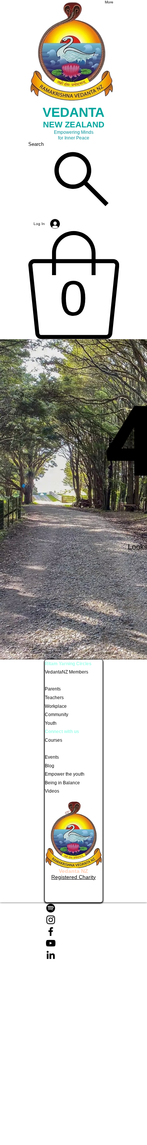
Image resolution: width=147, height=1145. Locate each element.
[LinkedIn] (74, 955)
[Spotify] (74, 908)
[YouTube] (74, 943)
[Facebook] (74, 931)
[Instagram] (74, 920)
